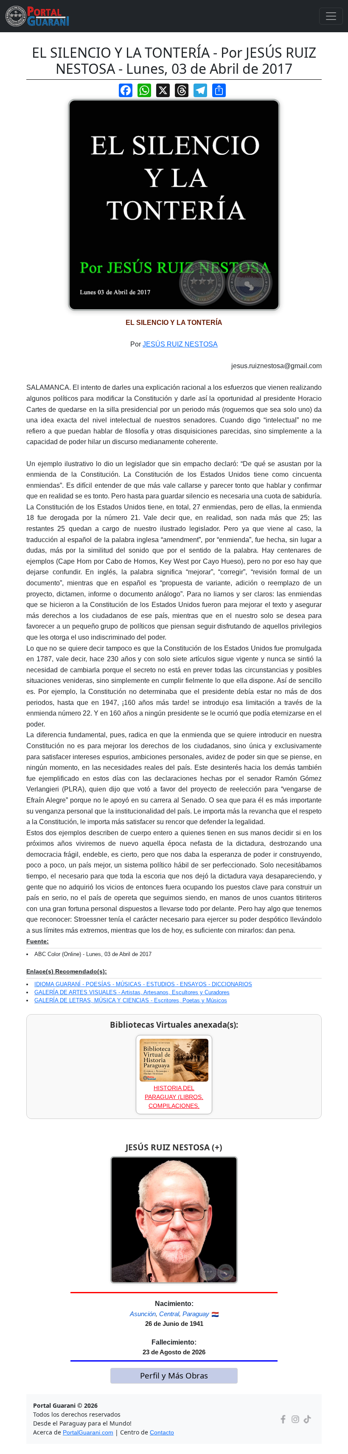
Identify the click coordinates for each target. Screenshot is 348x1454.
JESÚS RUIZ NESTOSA (180, 344)
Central (169, 1313)
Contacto (162, 1432)
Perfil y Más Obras (174, 1375)
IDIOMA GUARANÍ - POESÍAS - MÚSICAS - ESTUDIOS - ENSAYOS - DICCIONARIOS (143, 984)
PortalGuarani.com (88, 1432)
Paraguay (195, 1313)
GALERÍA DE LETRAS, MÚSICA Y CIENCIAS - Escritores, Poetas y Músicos (130, 1000)
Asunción (143, 1313)
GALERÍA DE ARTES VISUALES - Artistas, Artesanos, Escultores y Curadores (132, 992)
